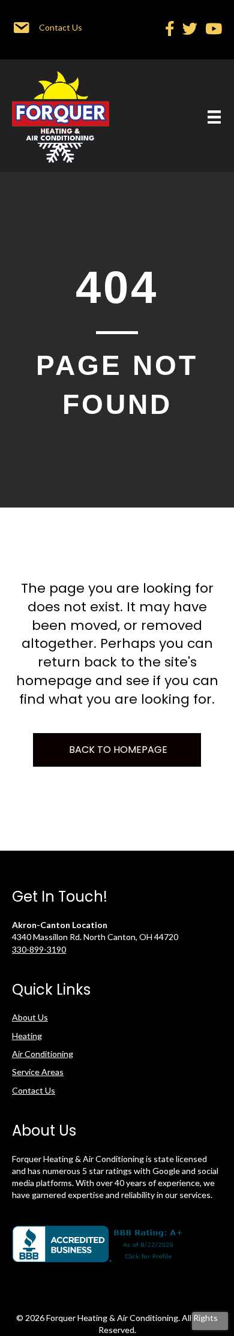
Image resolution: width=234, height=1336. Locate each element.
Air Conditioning (42, 1054)
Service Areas (38, 1072)
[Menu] (214, 116)
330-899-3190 (39, 949)
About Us (30, 1017)
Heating (27, 1036)
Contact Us (33, 1090)
